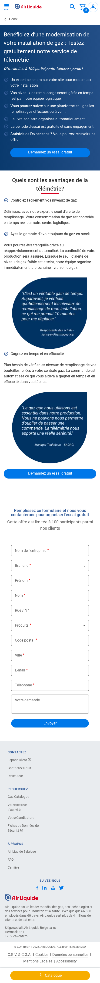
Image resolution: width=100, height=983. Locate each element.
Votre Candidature (21, 818)
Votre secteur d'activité (17, 807)
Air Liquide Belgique (22, 851)
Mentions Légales (37, 961)
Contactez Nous (19, 768)
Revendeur (15, 776)
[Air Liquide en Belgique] (28, 6)
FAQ (11, 859)
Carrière (13, 867)
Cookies (41, 955)
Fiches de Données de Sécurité (23, 828)
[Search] (72, 7)
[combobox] (72, 7)
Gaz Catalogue (18, 796)
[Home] (21, 897)
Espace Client (18, 760)
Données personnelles (70, 955)
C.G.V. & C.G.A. (19, 955)
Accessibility (66, 961)
